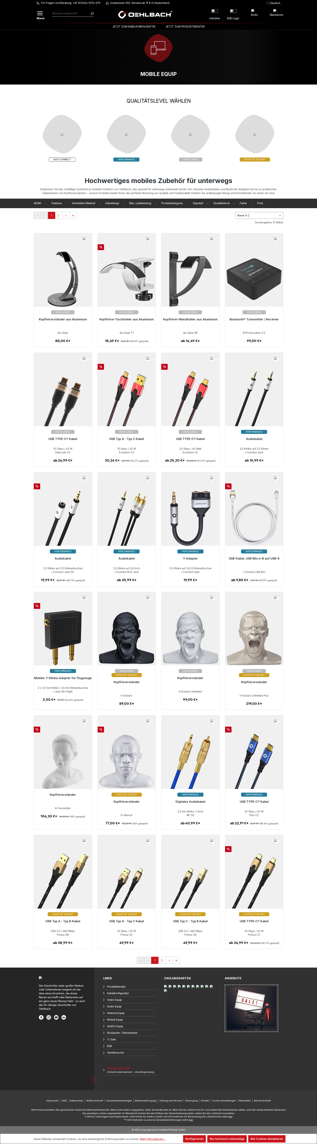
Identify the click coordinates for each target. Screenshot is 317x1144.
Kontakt (205, 1100)
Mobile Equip (115, 1019)
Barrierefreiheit (262, 1100)
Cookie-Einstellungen (224, 1100)
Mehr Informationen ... (153, 1139)
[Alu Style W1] (190, 281)
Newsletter (245, 1100)
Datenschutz (76, 1100)
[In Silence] (127, 764)
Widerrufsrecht (94, 1100)
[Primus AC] (127, 883)
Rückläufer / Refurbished (122, 1032)
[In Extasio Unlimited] (190, 640)
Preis (260, 203)
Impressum (52, 1100)
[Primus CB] (190, 883)
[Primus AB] (63, 883)
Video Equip (114, 999)
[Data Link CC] (63, 401)
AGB (64, 1100)
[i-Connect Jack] (254, 401)
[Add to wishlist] (85, 239)
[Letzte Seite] (73, 215)
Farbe (244, 203)
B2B (109, 1046)
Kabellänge (112, 203)
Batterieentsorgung (145, 1100)
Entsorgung (191, 1100)
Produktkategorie (172, 203)
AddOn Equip (115, 1026)
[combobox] (71, 13)
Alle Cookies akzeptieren (267, 1138)
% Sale (111, 1039)
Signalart (198, 203)
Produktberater (116, 986)
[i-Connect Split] (190, 520)
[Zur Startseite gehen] (145, 15)
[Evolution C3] (127, 401)
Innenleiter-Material (84, 203)
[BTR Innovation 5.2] (254, 281)
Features (57, 203)
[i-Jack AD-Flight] (63, 640)
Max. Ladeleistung (140, 203)
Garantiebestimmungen (119, 1100)
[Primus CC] (254, 883)
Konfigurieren (194, 1138)
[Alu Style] (63, 281)
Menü (40, 18)
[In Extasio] (127, 640)
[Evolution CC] (190, 401)
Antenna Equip (116, 1013)
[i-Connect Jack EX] (63, 520)
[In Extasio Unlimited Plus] (254, 640)
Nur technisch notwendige (227, 1138)
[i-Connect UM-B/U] (254, 520)
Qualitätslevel (222, 203)
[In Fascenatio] (63, 764)
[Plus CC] (254, 764)
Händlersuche (115, 1052)
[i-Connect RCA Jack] (127, 520)
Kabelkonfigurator (118, 993)
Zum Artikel (63, 343)
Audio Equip (114, 1006)
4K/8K (38, 203)
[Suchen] (92, 13)
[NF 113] (190, 764)
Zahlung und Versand (170, 1100)
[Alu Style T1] (127, 281)
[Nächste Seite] (66, 215)
